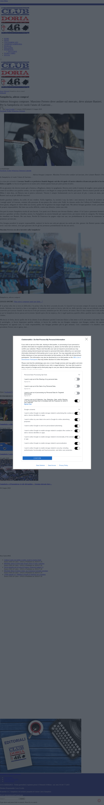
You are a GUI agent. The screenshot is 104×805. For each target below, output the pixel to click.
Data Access (52, 465)
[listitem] (52, 375)
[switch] (77, 379)
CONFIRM (37, 458)
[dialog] (52, 402)
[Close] (87, 340)
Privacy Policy (63, 465)
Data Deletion (40, 465)
